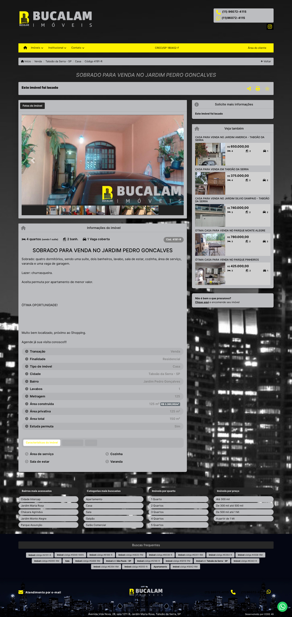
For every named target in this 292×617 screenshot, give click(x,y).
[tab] (32, 106)
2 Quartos (157, 505)
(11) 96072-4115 (234, 11)
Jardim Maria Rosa (32, 505)
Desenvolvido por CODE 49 (259, 614)
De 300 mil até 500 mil (229, 505)
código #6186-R (101, 555)
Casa (78, 61)
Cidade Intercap (30, 499)
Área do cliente (257, 47)
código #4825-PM (130, 555)
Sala (88, 512)
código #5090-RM (46, 561)
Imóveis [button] (35, 47)
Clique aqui (202, 302)
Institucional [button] (55, 47)
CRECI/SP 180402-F (167, 47)
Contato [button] (76, 47)
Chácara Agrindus (32, 512)
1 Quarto (156, 499)
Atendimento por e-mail (43, 592)
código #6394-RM (106, 566)
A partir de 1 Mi (225, 518)
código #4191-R (40, 555)
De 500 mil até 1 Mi (227, 512)
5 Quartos (157, 525)
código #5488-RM (87, 561)
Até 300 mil (223, 499)
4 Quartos (157, 518)
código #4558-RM (250, 555)
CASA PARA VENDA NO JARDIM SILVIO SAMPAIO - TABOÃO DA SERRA (232, 200)
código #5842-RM (185, 566)
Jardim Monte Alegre (33, 518)
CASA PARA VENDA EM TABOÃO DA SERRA (222, 169)
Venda (38, 61)
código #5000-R (136, 566)
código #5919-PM (178, 561)
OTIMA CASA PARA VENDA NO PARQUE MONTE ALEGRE (230, 230)
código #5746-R (148, 561)
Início (27, 61)
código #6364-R (220, 555)
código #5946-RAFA (70, 555)
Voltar (267, 61)
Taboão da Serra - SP (58, 61)
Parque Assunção (31, 525)
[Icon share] (270, 26)
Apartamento (94, 499)
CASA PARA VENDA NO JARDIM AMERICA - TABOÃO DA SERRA (229, 139)
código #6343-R (245, 561)
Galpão (90, 518)
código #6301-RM (190, 555)
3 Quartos (157, 512)
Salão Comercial (96, 525)
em (118, 561)
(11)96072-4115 (233, 18)
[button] (34, 160)
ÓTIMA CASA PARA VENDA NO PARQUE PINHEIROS (227, 259)
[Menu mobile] (25, 48)
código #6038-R (160, 555)
